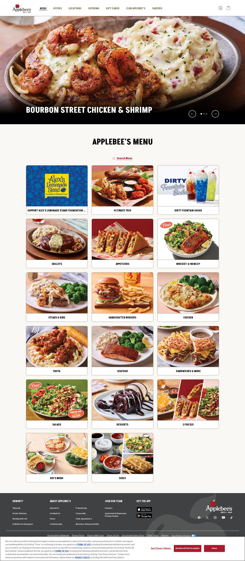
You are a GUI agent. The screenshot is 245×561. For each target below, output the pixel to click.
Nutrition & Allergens (22, 524)
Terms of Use (113, 535)
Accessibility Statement (58, 535)
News (52, 518)
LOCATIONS (74, 8)
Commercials (56, 524)
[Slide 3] (206, 114)
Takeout (16, 508)
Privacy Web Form (95, 535)
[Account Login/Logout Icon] (220, 8)
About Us (54, 508)
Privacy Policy (78, 535)
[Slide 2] (204, 114)
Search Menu (124, 158)
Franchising (81, 508)
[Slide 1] (201, 114)
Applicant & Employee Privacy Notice (115, 514)
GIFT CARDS (113, 8)
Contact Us (55, 513)
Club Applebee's (84, 518)
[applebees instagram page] (215, 517)
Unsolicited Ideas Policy (133, 535)
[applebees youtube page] (223, 517)
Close (214, 548)
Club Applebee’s (135, 8)
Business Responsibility (87, 524)
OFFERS (57, 8)
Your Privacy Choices (180, 535)
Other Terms (152, 535)
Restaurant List (19, 518)
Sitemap (165, 535)
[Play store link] (144, 515)
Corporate (81, 513)
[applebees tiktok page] (230, 517)
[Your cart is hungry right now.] (228, 8)
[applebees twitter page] (207, 517)
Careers (108, 508)
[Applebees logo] (21, 8)
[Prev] (192, 114)
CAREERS (157, 8)
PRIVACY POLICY (82, 557)
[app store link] (144, 509)
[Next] (215, 114)
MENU (43, 8)
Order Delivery (19, 513)
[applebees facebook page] (199, 517)
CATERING (93, 8)
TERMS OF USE (84, 544)
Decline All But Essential (187, 548)
